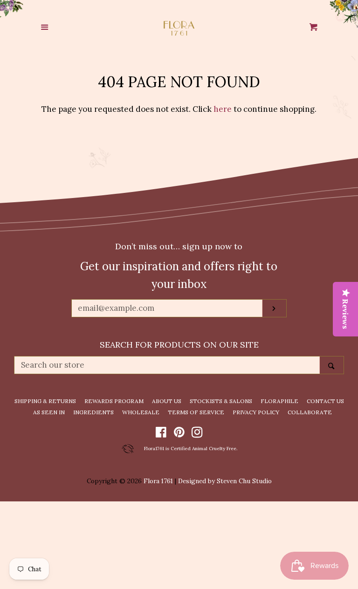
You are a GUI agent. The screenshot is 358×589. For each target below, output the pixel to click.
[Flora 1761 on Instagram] (197, 434)
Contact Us (325, 400)
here (222, 109)
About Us (166, 400)
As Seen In (49, 412)
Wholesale (140, 412)
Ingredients (93, 412)
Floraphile (279, 400)
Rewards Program (114, 400)
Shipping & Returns (45, 400)
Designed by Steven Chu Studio (225, 481)
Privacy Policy (256, 412)
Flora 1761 (158, 481)
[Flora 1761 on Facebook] (161, 434)
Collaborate (310, 412)
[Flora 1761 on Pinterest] (179, 434)
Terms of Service (196, 412)
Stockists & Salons (221, 400)
